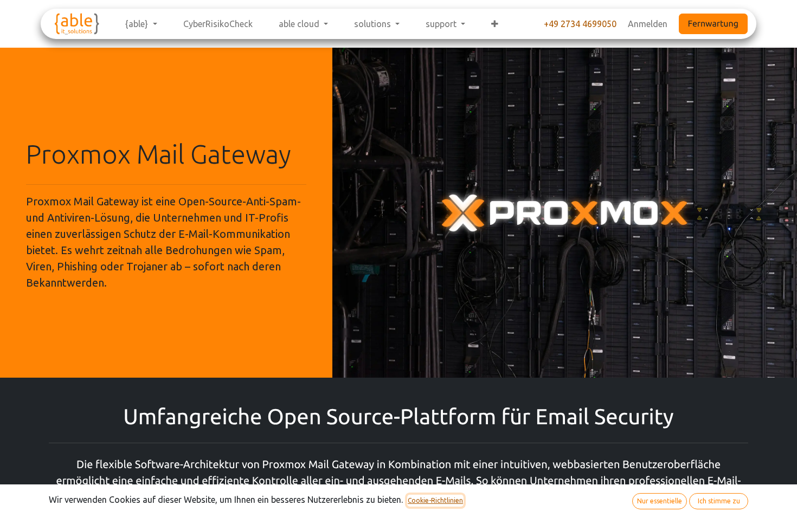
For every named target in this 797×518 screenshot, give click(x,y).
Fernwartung (713, 24)
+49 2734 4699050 (580, 24)
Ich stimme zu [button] (719, 500)
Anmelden (647, 24)
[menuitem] (141, 24)
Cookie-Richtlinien (435, 500)
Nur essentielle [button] (659, 500)
